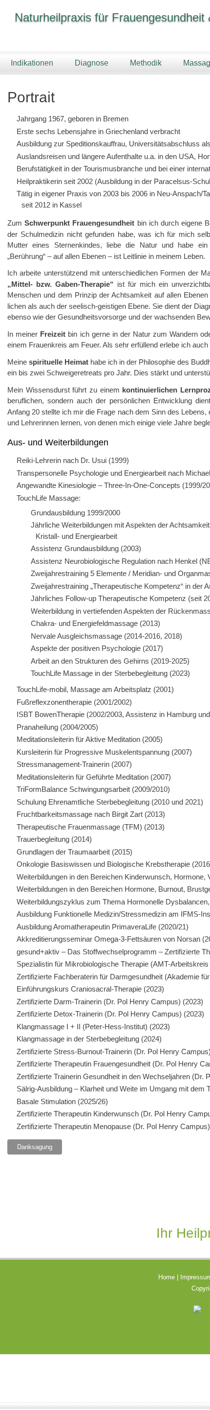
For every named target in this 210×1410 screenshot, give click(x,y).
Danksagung (34, 1147)
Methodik (146, 63)
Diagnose (91, 63)
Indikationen (32, 63)
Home (166, 1277)
